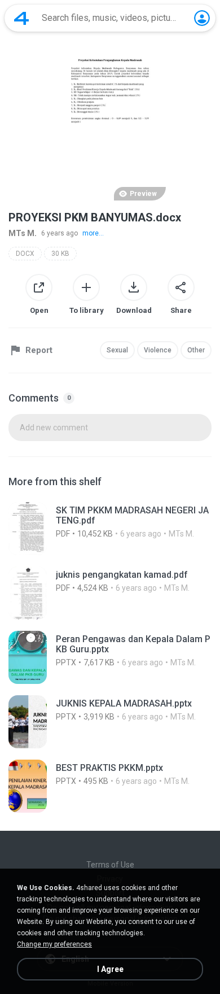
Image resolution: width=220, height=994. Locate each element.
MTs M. (22, 233)
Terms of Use (110, 864)
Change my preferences (54, 944)
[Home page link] (21, 18)
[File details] (110, 528)
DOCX (25, 254)
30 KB (60, 254)
